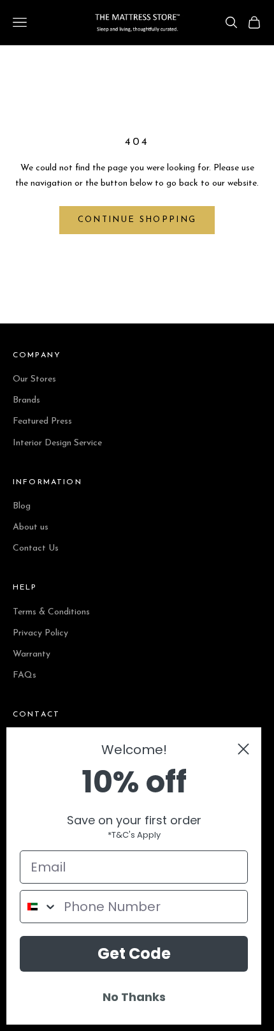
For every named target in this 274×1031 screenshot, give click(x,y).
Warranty (31, 654)
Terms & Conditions (51, 612)
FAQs (24, 675)
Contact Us (36, 548)
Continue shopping (137, 220)
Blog (22, 506)
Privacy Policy (40, 633)
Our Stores (34, 379)
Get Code (134, 953)
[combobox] (38, 907)
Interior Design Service (57, 443)
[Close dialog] (243, 749)
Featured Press (42, 421)
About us (30, 527)
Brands (26, 400)
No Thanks (134, 997)
